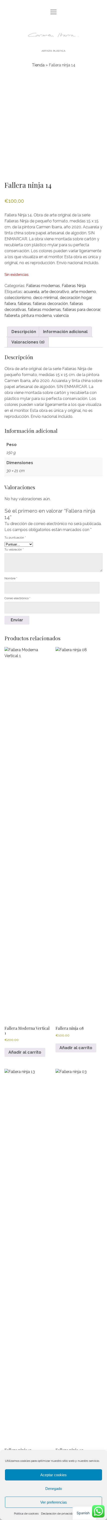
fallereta (12, 315)
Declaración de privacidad (58, 1513)
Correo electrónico (17, 598)
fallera (10, 303)
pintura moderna (36, 315)
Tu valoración (14, 549)
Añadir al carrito (24, 1052)
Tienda (38, 65)
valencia (61, 315)
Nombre (10, 578)
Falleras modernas (43, 285)
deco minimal (45, 297)
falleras (24, 303)
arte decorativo (55, 291)
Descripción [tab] (23, 331)
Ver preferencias (53, 1502)
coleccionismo (17, 297)
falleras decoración (50, 303)
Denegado (53, 1488)
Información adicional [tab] (65, 331)
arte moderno (83, 291)
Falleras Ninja (74, 285)
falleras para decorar (81, 309)
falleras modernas (44, 309)
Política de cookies (26, 1513)
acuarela (31, 291)
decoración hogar (76, 297)
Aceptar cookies (53, 1475)
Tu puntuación (15, 537)
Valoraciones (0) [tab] (28, 342)
